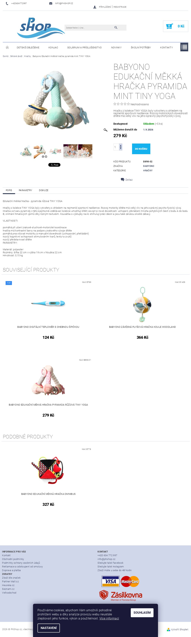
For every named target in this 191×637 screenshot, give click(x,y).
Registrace (120, 7)
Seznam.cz (8, 589)
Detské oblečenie (28, 47)
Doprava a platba (11, 570)
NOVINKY (116, 47)
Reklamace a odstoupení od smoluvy (22, 566)
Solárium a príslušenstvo (84, 47)
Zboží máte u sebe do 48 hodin (114, 570)
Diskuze (43, 190)
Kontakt (6, 555)
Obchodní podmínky (13, 559)
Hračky (147, 170)
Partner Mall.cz (10, 581)
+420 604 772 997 (107, 555)
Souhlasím (142, 612)
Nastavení (49, 628)
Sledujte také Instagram (111, 566)
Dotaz (129, 179)
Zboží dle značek (11, 577)
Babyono (148, 166)
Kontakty (166, 47)
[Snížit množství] (120, 148)
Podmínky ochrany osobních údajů (21, 562)
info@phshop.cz (106, 559)
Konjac (53, 47)
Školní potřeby (141, 47)
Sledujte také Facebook (110, 562)
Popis (9, 190)
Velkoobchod (9, 592)
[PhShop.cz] (35, 28)
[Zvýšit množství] (120, 145)
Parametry (25, 190)
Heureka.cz (8, 585)
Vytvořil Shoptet (179, 629)
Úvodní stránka (7, 47)
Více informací (109, 618)
